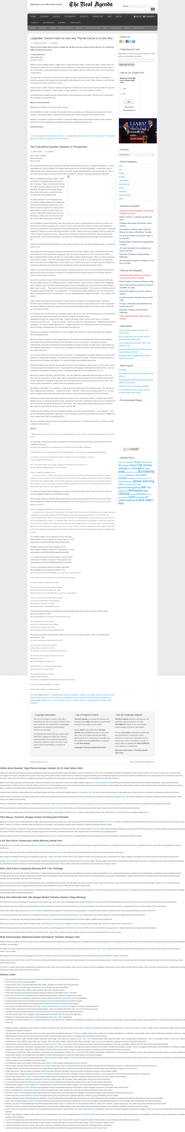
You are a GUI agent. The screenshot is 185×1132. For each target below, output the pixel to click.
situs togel (79, 1009)
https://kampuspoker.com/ (45, 1012)
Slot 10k (95, 902)
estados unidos (133, 475)
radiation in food (49, 700)
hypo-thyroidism (107, 136)
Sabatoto (80, 1052)
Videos (119, 17)
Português (75, 23)
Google (138, 484)
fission (82, 695)
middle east (123, 491)
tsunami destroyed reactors (98, 700)
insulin (99, 695)
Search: (126, 6)
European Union (134, 478)
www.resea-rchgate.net (34, 979)
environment (122, 475)
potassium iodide (93, 697)
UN (146, 497)
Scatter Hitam (53, 857)
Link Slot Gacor (41, 845)
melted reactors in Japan (49, 697)
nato (145, 490)
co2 (130, 468)
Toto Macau (109, 822)
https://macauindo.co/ (18, 995)
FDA (150, 478)
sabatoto (64, 956)
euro (143, 474)
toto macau (53, 836)
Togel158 (45, 987)
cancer (80, 136)
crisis (147, 468)
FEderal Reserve (125, 481)
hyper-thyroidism (92, 136)
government (125, 487)
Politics (79, 28)
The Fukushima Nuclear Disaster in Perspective (58, 146)
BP (119, 465)
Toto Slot (166, 883)
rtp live (110, 873)
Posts (138, 17)
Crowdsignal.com (129, 110)
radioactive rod (64, 700)
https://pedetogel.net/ (66, 998)
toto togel (59, 852)
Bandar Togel (102, 1128)
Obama (123, 493)
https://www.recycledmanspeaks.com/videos (53, 1006)
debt (121, 471)
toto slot (74, 812)
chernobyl (74, 695)
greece (137, 487)
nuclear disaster (68, 697)
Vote (129, 102)
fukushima (90, 695)
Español (62, 23)
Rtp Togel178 (15, 982)
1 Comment (53, 43)
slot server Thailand (34, 911)
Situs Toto (96, 829)
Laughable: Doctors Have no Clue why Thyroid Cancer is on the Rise (71, 38)
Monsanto (136, 490)
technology (140, 497)
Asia (105, 28)
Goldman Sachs (129, 484)
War (109, 17)
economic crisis (131, 472)
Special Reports (93, 28)
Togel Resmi (25, 1125)
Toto (111, 942)
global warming (143, 481)
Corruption (97, 17)
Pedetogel (46, 1004)
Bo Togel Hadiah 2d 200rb (103, 783)
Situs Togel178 (26, 960)
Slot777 (128, 890)
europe (122, 478)
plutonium (80, 697)
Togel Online (59, 924)
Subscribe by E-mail (130, 49)
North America (66, 28)
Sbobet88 (144, 1106)
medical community (38, 138)
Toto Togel (59, 808)
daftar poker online (56, 1017)
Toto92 (59, 1044)
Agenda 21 (130, 462)
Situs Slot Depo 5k (13, 861)
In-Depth (84, 17)
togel (76, 915)
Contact (35, 23)
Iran (149, 487)
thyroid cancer (61, 138)
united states (144, 500)
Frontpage (122, 370)
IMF (143, 487)
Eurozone (145, 478)
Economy (44, 17)
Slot (63, 1014)
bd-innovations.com (84, 792)
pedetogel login (119, 797)
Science (56, 17)
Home (33, 17)
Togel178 (5, 967)
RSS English (48, 23)
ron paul (141, 493)
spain (131, 496)
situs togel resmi (85, 1039)
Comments (150, 17)
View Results (129, 107)
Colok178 (32, 1020)
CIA (139, 465)
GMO (120, 484)
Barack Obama (147, 462)
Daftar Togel (36, 776)
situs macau (77, 1033)
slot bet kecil (81, 906)
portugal (133, 494)
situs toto (95, 804)
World (33, 28)
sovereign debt (123, 497)
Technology (70, 17)
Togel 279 (20, 985)
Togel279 (37, 1090)
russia (148, 494)
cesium (66, 695)
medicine (50, 138)
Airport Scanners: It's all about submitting (134, 386)
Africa (128, 28)
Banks (138, 462)
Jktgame (91, 1109)
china (132, 465)
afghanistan (122, 462)
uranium (33, 703)
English (42, 28)
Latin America (116, 28)
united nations (126, 500)
